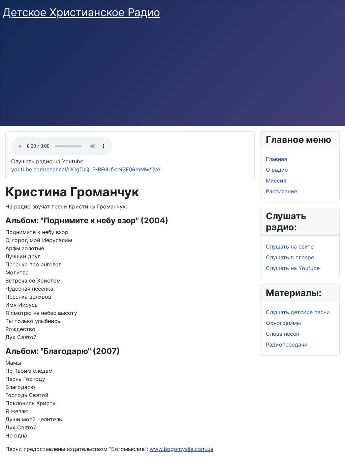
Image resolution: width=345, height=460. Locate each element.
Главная (276, 159)
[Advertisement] (172, 75)
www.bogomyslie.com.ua (181, 449)
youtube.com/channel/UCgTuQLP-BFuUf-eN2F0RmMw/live (85, 169)
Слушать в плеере (290, 257)
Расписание (281, 191)
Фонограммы (283, 323)
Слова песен (282, 333)
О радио (277, 169)
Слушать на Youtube (293, 268)
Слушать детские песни (298, 312)
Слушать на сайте (290, 246)
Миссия (276, 180)
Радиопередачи (287, 344)
